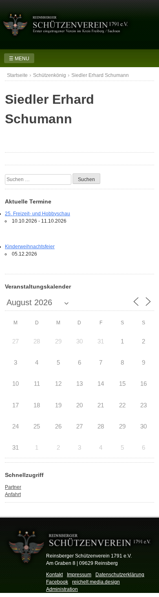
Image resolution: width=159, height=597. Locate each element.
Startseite (17, 75)
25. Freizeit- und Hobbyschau (37, 213)
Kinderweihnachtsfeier (30, 246)
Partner (13, 487)
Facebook (57, 582)
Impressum (79, 574)
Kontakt (54, 574)
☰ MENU (19, 58)
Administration (62, 589)
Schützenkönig (49, 75)
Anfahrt (13, 494)
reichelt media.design (96, 582)
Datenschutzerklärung (119, 574)
